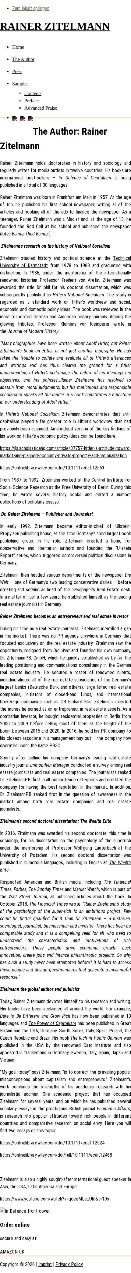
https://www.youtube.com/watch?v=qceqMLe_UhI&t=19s (54, 1199)
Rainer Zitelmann (55, 26)
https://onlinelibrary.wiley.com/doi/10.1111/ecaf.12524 (52, 1143)
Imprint (45, 1264)
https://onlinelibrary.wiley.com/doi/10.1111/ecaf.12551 (52, 468)
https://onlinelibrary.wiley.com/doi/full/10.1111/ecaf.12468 (56, 1155)
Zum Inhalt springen (30, 8)
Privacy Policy (69, 1264)
